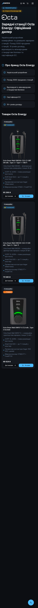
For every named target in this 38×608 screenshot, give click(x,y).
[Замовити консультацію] (31, 602)
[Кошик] (27, 3)
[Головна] (6, 3)
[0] (27, 3)
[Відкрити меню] (33, 3)
